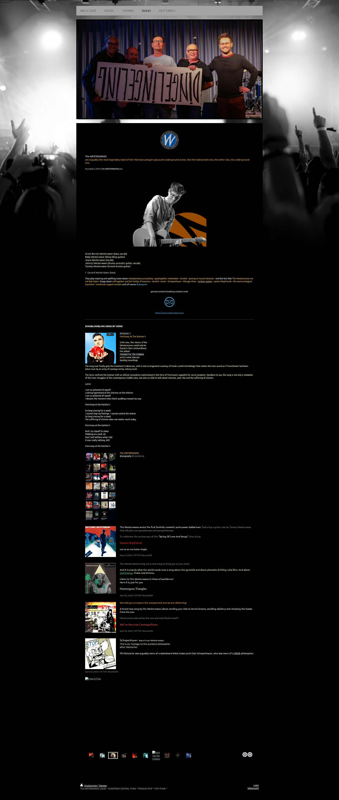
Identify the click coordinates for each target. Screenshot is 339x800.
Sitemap (103, 785)
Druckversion (91, 785)
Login (256, 785)
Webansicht (253, 788)
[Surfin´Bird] (169, 714)
